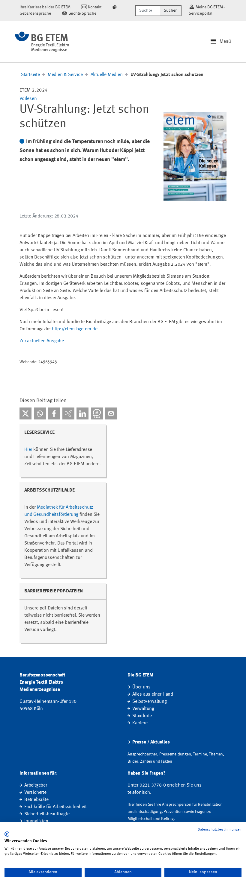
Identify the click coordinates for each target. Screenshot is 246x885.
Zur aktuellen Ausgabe (42, 341)
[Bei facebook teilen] (54, 413)
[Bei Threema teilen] (97, 413)
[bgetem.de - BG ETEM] (42, 41)
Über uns (141, 687)
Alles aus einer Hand (152, 694)
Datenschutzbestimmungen (220, 829)
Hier (28, 449)
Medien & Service (65, 74)
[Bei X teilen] (26, 413)
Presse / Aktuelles (151, 742)
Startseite (30, 74)
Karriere (139, 723)
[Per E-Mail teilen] (111, 413)
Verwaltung (143, 708)
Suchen (171, 10)
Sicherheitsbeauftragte (47, 814)
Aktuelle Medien (107, 74)
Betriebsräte (36, 799)
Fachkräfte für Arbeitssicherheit (55, 807)
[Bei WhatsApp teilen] (40, 413)
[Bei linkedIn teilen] (82, 413)
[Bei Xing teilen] (68, 413)
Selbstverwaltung (149, 701)
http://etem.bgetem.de (75, 329)
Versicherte (35, 792)
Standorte (142, 716)
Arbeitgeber (35, 785)
